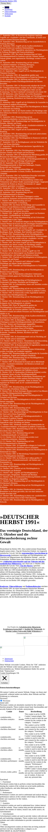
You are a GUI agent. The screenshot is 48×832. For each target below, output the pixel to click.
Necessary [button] (4, 698)
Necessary (6, 701)
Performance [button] (4, 790)
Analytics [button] (3, 801)
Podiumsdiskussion (33, 586)
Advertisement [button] (5, 812)
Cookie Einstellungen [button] (8, 673)
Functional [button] (4, 780)
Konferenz (8, 9)
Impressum (9, 659)
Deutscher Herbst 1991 (8, 1)
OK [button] (17, 673)
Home (7, 7)
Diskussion (9, 14)
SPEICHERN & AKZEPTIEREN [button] (13, 831)
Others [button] (2, 822)
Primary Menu (5, 3)
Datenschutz (9, 661)
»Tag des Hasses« (26, 566)
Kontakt (8, 16)
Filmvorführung (10, 12)
